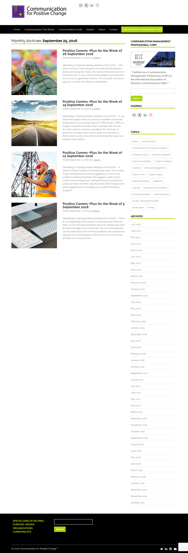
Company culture (140, 155)
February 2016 (138, 476)
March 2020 (137, 276)
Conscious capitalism (161, 155)
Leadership (158, 181)
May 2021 (136, 237)
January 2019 (137, 328)
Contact (113, 29)
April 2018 (136, 347)
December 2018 (139, 334)
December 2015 (139, 489)
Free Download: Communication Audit (142, 29)
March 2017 (137, 412)
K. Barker (96, 58)
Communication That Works (39, 29)
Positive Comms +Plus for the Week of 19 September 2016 (92, 103)
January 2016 (138, 483)
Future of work (138, 174)
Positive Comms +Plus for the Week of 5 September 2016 (94, 205)
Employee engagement (155, 168)
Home (16, 29)
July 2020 (136, 256)
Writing (151, 207)
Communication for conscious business (149, 148)
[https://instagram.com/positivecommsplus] (170, 549)
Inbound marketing (140, 181)
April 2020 (136, 269)
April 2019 (136, 315)
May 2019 (136, 308)
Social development (141, 194)
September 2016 (139, 438)
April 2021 (136, 243)
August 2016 (137, 444)
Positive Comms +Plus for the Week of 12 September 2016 (92, 154)
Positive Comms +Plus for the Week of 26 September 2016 (92, 52)
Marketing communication (155, 188)
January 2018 (138, 360)
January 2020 (138, 289)
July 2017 (135, 386)
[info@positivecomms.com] (175, 549)
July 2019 (135, 302)
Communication (148, 141)
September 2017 (139, 373)
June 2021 (136, 231)
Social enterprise (161, 194)
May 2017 (136, 399)
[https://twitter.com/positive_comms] (161, 549)
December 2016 (139, 418)
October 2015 (138, 502)
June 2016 (136, 451)
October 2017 (138, 366)
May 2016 (136, 457)
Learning (136, 188)
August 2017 (137, 379)
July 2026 (136, 224)
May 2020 (136, 263)
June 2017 (136, 392)
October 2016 (138, 431)
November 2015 (139, 496)
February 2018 (138, 354)
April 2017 (136, 405)
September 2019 (139, 295)
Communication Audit (70, 29)
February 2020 (138, 282)
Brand (135, 141)
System (90, 29)
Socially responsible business (145, 201)
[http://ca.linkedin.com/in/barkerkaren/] (166, 549)
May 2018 (136, 341)
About (102, 29)
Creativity (136, 168)
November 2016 (139, 425)
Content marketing (163, 161)
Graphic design (155, 174)
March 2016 (137, 470)
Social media (138, 207)
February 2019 (138, 321)
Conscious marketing (141, 161)
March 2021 (137, 250)
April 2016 (136, 464)
